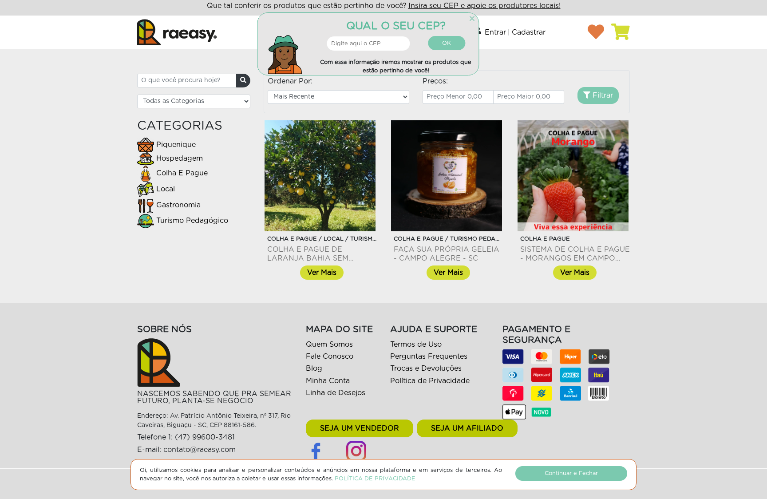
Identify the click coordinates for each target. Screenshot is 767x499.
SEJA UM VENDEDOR (359, 428)
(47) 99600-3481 (205, 437)
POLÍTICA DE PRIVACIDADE (375, 479)
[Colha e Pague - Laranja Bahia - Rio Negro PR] (320, 175)
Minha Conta (328, 380)
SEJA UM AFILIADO (467, 428)
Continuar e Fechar (571, 473)
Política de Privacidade (430, 380)
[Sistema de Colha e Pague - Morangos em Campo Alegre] (573, 175)
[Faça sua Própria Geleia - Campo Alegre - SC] (446, 175)
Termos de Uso (416, 344)
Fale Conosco (329, 356)
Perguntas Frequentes (428, 356)
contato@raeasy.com (199, 449)
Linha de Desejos (335, 392)
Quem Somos (329, 344)
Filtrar (601, 95)
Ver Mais (321, 272)
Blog (314, 368)
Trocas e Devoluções (426, 368)
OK (446, 43)
